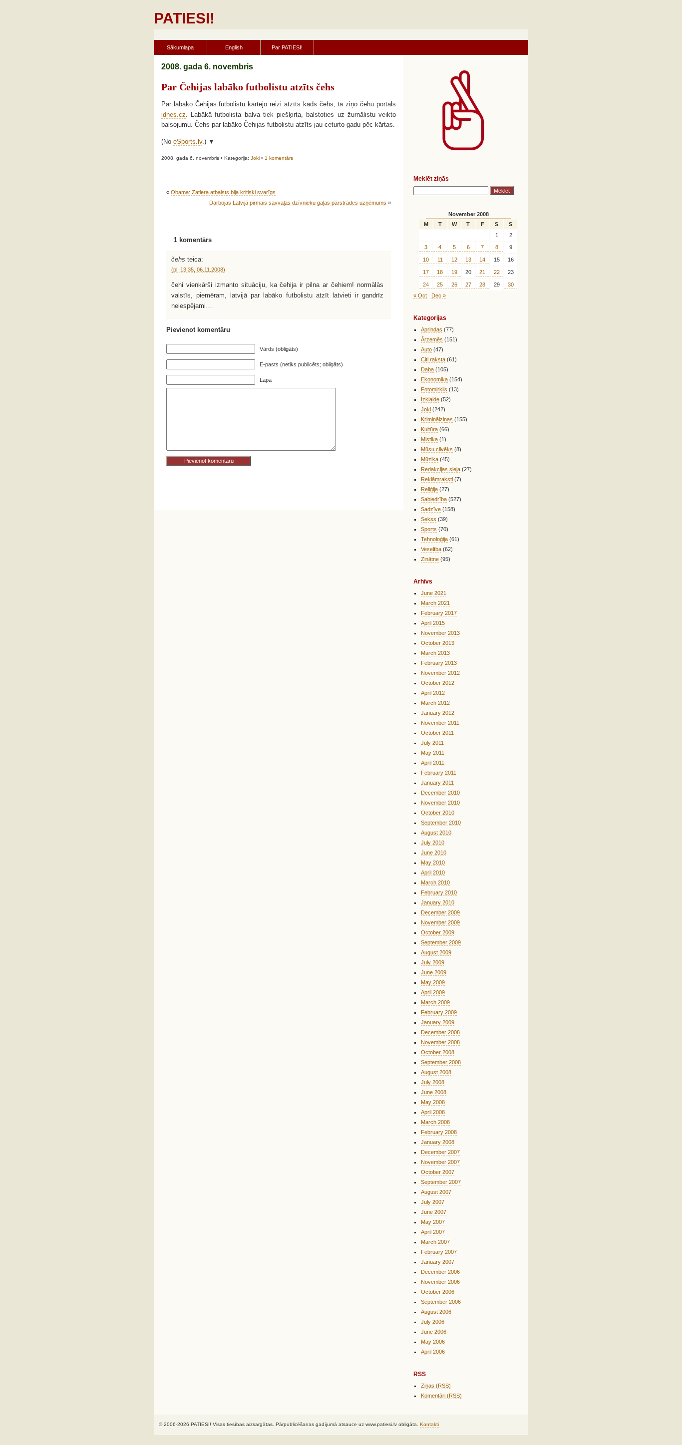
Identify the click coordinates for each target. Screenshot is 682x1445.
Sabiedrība (434, 499)
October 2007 (437, 1172)
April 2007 (433, 1232)
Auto (426, 349)
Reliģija (429, 489)
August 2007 (436, 1192)
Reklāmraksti (437, 479)
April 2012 (433, 693)
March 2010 (435, 882)
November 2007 (440, 1162)
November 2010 (440, 803)
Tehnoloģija (434, 539)
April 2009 (433, 992)
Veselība (431, 549)
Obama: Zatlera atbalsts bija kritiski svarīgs (223, 192)
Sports (429, 529)
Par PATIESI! (287, 47)
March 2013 (435, 653)
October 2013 (437, 643)
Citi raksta (433, 359)
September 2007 (441, 1182)
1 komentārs (279, 158)
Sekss (428, 519)
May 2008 (433, 1102)
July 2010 (432, 843)
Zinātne (430, 559)
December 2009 (440, 912)
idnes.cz (173, 114)
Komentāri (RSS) (441, 1396)
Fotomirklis (434, 389)
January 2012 (437, 713)
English (234, 47)
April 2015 (433, 623)
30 (511, 285)
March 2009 (435, 1002)
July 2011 (432, 743)
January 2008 (437, 1142)
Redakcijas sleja (440, 469)
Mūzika (429, 459)
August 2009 (436, 952)
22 (497, 272)
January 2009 (437, 1022)
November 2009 (440, 922)
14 (482, 260)
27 (468, 285)
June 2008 (433, 1092)
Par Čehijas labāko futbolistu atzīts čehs (248, 86)
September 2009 (441, 942)
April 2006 (433, 1352)
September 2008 (441, 1062)
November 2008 (440, 1042)
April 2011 (432, 763)
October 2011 (437, 733)
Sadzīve (431, 509)
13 (468, 260)
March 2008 (435, 1122)
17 (426, 272)
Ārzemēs (432, 339)
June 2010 (433, 853)
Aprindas (431, 329)
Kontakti (429, 1424)
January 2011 (437, 783)
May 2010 (433, 863)
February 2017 (439, 613)
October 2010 (437, 813)
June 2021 (433, 593)
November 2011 (440, 723)
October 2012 (437, 683)
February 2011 (438, 773)
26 (454, 285)
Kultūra (429, 429)
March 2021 (435, 603)
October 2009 (437, 932)
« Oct (420, 295)
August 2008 (436, 1072)
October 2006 (437, 1292)
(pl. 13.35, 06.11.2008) (198, 270)
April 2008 (433, 1112)
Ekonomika (434, 379)
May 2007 (433, 1222)
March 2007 (435, 1242)
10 (426, 260)
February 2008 (439, 1132)
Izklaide (430, 399)
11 (440, 260)
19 (454, 272)
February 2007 (439, 1252)
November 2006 (440, 1282)
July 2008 (432, 1082)
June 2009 (433, 972)
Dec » (438, 295)
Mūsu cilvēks (437, 449)
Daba (427, 369)
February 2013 (439, 663)
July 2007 (432, 1202)
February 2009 (439, 1012)
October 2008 (437, 1052)
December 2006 (440, 1272)
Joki (255, 158)
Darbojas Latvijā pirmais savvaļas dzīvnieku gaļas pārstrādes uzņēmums (297, 203)
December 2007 (440, 1152)
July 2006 (432, 1322)
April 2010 (433, 872)
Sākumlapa (180, 47)
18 (440, 272)
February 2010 (439, 892)
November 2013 (440, 633)
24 (426, 285)
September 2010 (441, 823)
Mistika (429, 439)
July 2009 (432, 962)
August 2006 (436, 1312)
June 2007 (433, 1212)
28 (482, 285)
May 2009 (433, 982)
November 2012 (440, 673)
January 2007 (437, 1262)
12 (454, 260)
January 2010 (437, 902)
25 (440, 285)
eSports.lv (187, 141)
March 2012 (435, 703)
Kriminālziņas (437, 419)
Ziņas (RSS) (436, 1386)
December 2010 (440, 793)
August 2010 (436, 833)
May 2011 (432, 753)
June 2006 (433, 1332)
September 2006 (441, 1302)
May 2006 (433, 1342)
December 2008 (440, 1032)
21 (482, 272)
